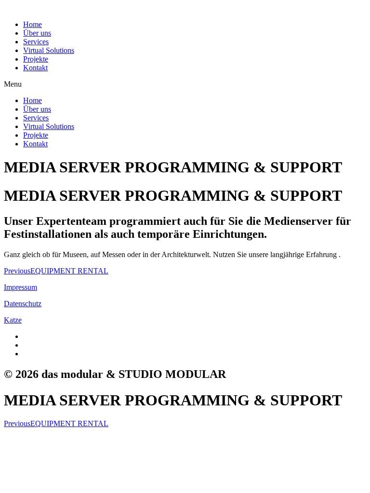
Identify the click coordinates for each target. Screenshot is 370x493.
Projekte (35, 59)
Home (32, 24)
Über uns (37, 33)
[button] (185, 84)
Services (36, 42)
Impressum (20, 287)
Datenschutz (22, 303)
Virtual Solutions (48, 50)
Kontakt (35, 68)
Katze (13, 320)
